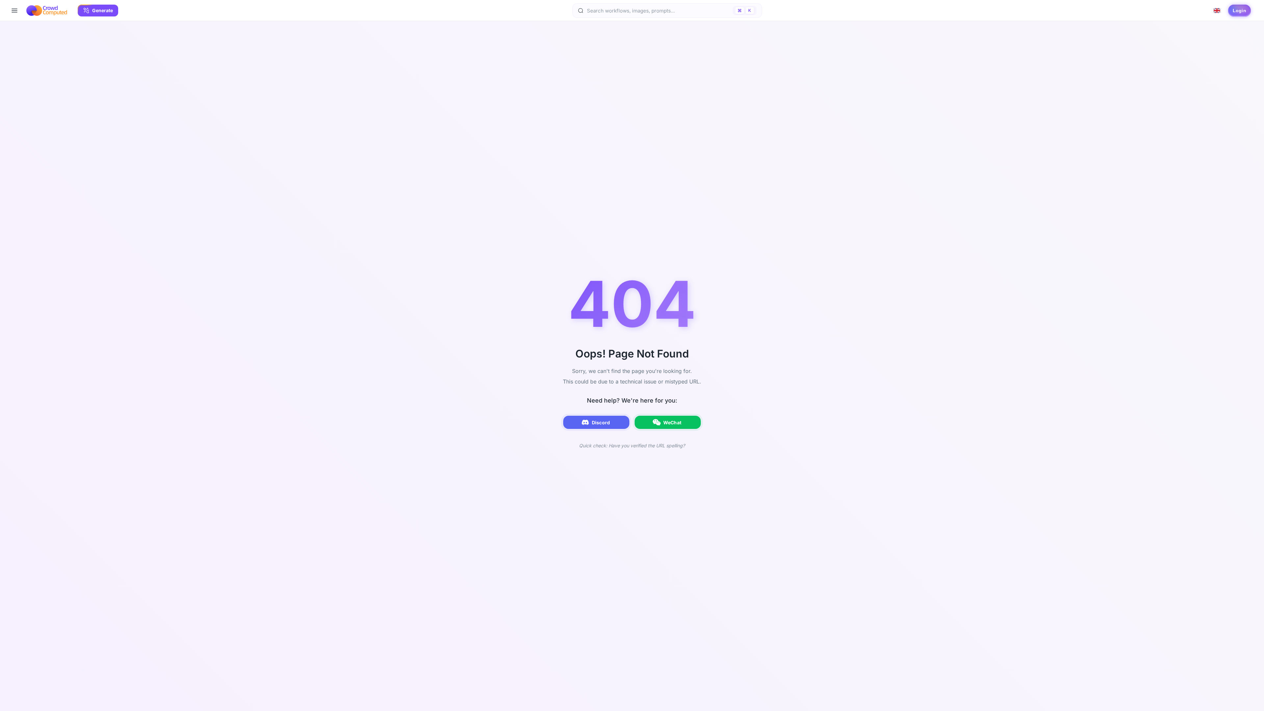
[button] (98, 10)
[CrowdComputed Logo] (46, 10)
